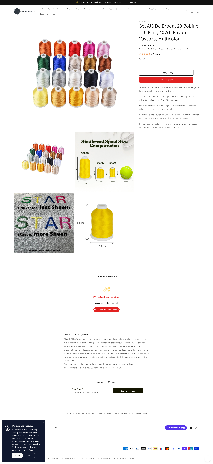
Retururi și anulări (122, 413)
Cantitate (142, 59)
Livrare (68, 413)
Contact (76, 413)
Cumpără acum (166, 80)
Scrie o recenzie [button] (128, 391)
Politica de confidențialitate (70, 458)
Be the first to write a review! (106, 309)
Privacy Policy (28, 450)
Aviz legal (132, 458)
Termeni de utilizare (88, 458)
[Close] (43, 422)
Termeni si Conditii (89, 413)
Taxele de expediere (155, 49)
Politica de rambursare (51, 458)
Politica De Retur (106, 413)
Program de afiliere (139, 413)
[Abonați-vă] (55, 427)
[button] (56, 8)
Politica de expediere (104, 458)
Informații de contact (120, 458)
